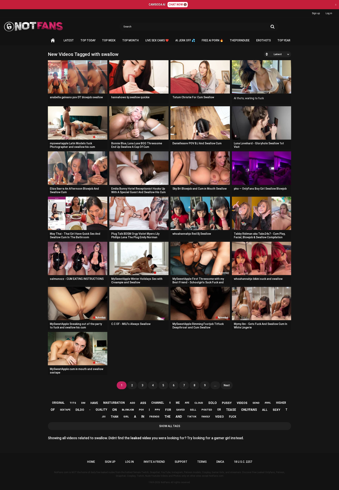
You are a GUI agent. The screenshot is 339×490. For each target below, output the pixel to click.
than (114, 416)
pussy (227, 403)
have (94, 403)
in (142, 416)
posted (206, 409)
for (168, 410)
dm (83, 402)
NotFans (165, 482)
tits (73, 402)
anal (268, 402)
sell (193, 409)
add (132, 402)
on (114, 410)
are (187, 402)
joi (104, 416)
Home (53, 40)
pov (141, 409)
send (256, 402)
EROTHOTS (263, 40)
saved (180, 409)
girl (126, 416)
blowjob (128, 409)
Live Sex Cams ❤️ (157, 40)
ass (143, 403)
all (265, 410)
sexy (276, 410)
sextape (65, 409)
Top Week (109, 40)
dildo (80, 410)
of (53, 410)
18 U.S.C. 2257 (243, 461)
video (219, 416)
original (58, 402)
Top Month (130, 40)
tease (231, 410)
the (167, 416)
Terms (202, 461)
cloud (198, 402)
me (178, 402)
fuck (232, 416)
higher (281, 402)
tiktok (191, 416)
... (215, 385)
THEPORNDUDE (240, 40)
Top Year (283, 40)
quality (101, 409)
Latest (69, 40)
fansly (205, 416)
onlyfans (249, 410)
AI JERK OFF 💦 (185, 40)
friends (154, 416)
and (179, 416)
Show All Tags (169, 426)
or (219, 409)
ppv (157, 409)
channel (157, 402)
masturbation (114, 402)
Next (227, 385)
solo (212, 403)
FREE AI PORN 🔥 (212, 40)
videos (242, 403)
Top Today (88, 40)
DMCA (220, 461)
